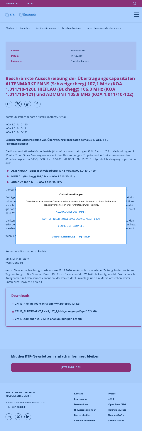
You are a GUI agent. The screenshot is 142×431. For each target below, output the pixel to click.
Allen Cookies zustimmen (71, 211)
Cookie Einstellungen (71, 225)
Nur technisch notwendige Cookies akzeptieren (71, 218)
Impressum (84, 236)
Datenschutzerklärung (63, 236)
